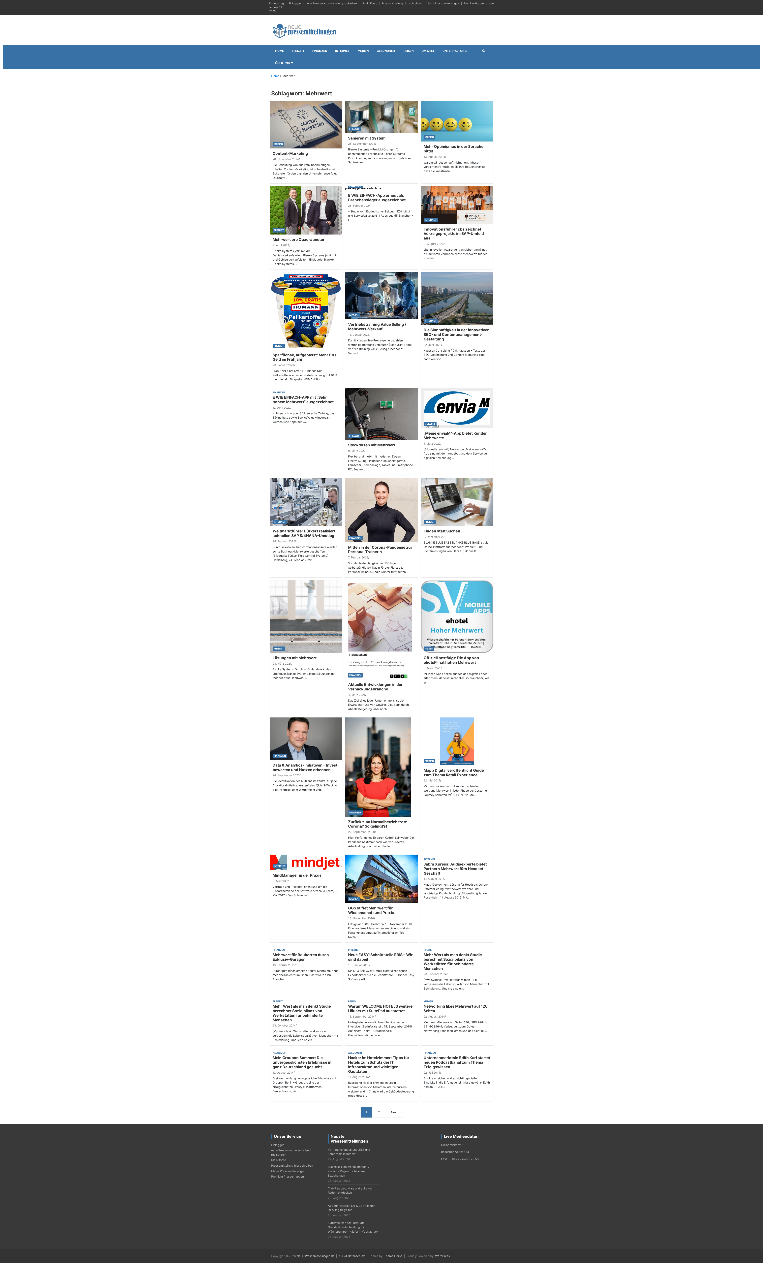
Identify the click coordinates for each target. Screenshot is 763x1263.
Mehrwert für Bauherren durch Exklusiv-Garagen (301, 957)
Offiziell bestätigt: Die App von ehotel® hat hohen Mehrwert (451, 660)
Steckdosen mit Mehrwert (371, 445)
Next (394, 1112)
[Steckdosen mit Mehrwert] (381, 413)
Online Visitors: (451, 1145)
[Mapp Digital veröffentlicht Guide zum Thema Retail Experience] (457, 741)
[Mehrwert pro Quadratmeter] (306, 210)
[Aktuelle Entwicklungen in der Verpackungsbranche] (380, 629)
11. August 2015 (434, 878)
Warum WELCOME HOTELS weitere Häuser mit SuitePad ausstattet (380, 1008)
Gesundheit (386, 50)
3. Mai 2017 (280, 881)
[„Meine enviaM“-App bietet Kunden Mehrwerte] (457, 407)
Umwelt (428, 50)
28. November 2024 (286, 159)
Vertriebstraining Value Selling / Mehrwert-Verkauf (377, 326)
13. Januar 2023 (358, 334)
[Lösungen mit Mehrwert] (306, 616)
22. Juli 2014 (432, 1072)
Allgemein (279, 1052)
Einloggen (295, 3)
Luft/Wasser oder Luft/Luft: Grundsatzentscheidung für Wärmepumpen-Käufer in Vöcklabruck (353, 1227)
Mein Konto (370, 3)
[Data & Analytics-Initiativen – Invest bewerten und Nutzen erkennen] (306, 738)
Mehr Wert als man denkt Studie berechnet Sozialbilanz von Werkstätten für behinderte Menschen (453, 962)
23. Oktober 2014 (435, 974)
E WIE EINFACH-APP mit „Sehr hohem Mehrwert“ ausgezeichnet (303, 399)
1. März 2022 (432, 443)
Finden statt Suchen (442, 531)
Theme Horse (393, 1256)
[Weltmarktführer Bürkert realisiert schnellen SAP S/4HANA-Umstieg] (306, 501)
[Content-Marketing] (306, 124)
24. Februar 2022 (284, 541)
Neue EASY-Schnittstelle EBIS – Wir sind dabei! (380, 957)
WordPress (442, 1256)
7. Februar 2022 (358, 557)
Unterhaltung (455, 50)
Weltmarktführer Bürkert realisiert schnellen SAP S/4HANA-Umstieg (304, 533)
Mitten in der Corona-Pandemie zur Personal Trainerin (380, 549)
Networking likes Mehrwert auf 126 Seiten (456, 1008)
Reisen (409, 50)
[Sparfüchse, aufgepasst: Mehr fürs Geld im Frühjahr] (306, 310)
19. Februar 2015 (284, 965)
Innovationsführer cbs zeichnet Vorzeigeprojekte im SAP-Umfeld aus (454, 234)
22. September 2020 (361, 832)
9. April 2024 (281, 245)
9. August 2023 (434, 243)
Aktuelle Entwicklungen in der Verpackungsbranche (375, 686)
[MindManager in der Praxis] (306, 862)
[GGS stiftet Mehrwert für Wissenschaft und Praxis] (381, 878)
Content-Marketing (290, 153)
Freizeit (298, 50)
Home (279, 50)
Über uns (282, 63)
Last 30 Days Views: (455, 1159)
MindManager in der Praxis (297, 875)
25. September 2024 (361, 143)
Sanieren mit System (366, 138)
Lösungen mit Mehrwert (295, 658)
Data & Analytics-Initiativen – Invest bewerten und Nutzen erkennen (305, 767)
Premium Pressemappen (479, 3)
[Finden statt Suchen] (457, 501)
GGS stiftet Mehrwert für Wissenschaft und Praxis (371, 910)
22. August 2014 (434, 1016)
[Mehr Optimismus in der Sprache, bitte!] (457, 121)
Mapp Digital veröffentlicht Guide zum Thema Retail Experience (454, 772)
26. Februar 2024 (359, 205)
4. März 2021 (356, 694)
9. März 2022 (356, 450)
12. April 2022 (281, 407)
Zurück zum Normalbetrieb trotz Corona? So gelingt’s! (377, 824)
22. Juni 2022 (432, 344)
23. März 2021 (282, 663)
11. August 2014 (358, 1077)
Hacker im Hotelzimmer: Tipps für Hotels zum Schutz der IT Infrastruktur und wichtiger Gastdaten (378, 1065)
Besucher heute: (452, 1151)
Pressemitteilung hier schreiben (402, 3)
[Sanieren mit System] (381, 116)
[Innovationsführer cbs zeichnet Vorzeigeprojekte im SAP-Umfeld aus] (457, 204)
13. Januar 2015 (358, 965)
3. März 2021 (432, 668)
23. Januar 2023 (283, 365)
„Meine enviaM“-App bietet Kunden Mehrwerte (456, 435)
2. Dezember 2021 (435, 536)
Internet (342, 50)
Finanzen (319, 50)
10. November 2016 (361, 918)
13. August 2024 (434, 156)
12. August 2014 (283, 1072)
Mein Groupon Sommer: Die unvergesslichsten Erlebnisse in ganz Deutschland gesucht (302, 1062)
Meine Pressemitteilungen (442, 3)
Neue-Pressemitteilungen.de (315, 1256)
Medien (363, 50)
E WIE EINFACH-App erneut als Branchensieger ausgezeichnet (377, 197)
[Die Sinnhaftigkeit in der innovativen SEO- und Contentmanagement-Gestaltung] (457, 298)
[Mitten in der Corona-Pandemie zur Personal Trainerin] (381, 509)
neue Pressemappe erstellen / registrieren (332, 3)
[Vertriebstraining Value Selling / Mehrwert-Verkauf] (381, 295)
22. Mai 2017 (432, 780)
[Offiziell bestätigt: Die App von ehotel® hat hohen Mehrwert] (457, 616)
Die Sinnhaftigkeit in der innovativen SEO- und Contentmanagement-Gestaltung (457, 334)
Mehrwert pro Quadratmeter (298, 239)
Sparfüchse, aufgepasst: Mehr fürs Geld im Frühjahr (305, 357)
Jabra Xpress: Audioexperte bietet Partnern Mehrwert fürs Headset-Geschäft (455, 869)
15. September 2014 (361, 1016)
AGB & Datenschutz (352, 1256)
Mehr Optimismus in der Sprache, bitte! (454, 148)
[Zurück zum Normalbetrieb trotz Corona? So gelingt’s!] (378, 766)
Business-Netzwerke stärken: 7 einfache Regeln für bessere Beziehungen (349, 1171)
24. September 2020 (286, 775)
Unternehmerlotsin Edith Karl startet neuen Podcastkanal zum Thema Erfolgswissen (457, 1062)
